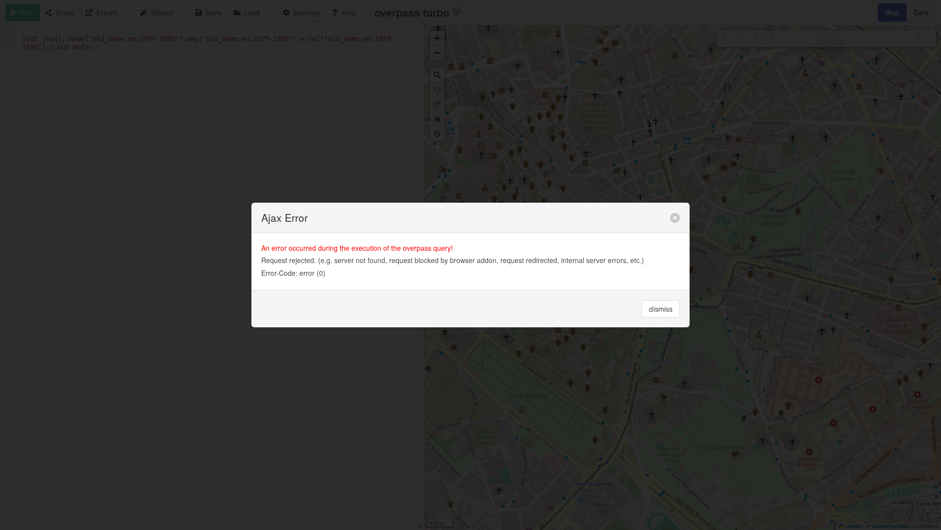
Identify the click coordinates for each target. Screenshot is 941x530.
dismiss (660, 309)
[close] (675, 218)
